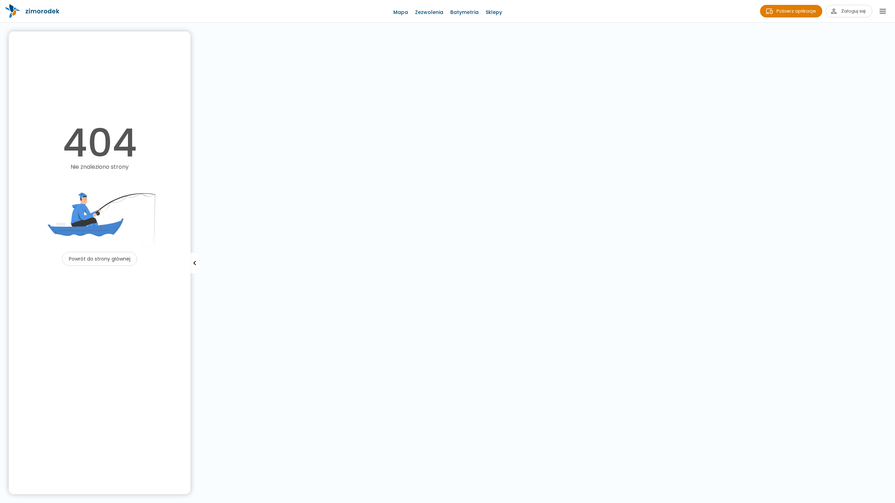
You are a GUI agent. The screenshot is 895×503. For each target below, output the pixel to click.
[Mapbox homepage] (4, 499)
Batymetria (464, 12)
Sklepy (494, 12)
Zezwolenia (429, 12)
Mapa (400, 12)
